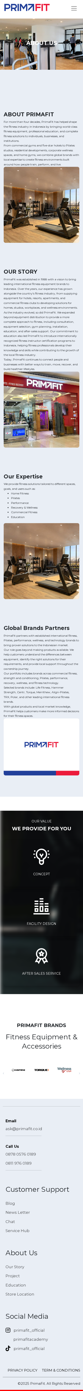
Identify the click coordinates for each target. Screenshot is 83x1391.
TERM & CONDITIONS (61, 1370)
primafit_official (29, 1330)
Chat (10, 1221)
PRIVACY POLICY (22, 1370)
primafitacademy (30, 1339)
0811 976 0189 (19, 1163)
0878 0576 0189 (21, 1154)
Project (13, 1276)
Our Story (15, 1267)
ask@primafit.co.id (24, 1128)
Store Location (20, 1294)
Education (16, 1285)
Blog (10, 1203)
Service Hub (18, 1230)
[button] (3, 1073)
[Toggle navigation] (74, 8)
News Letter (18, 1212)
